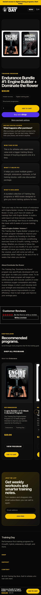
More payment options (20, 120)
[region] (20, 412)
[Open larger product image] (20, 43)
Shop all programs (14, 351)
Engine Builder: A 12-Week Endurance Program (16, 412)
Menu (31, 9)
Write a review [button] (21, 318)
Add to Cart (27, 108)
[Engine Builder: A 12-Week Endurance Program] (17, 383)
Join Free (20, 516)
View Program (14, 446)
